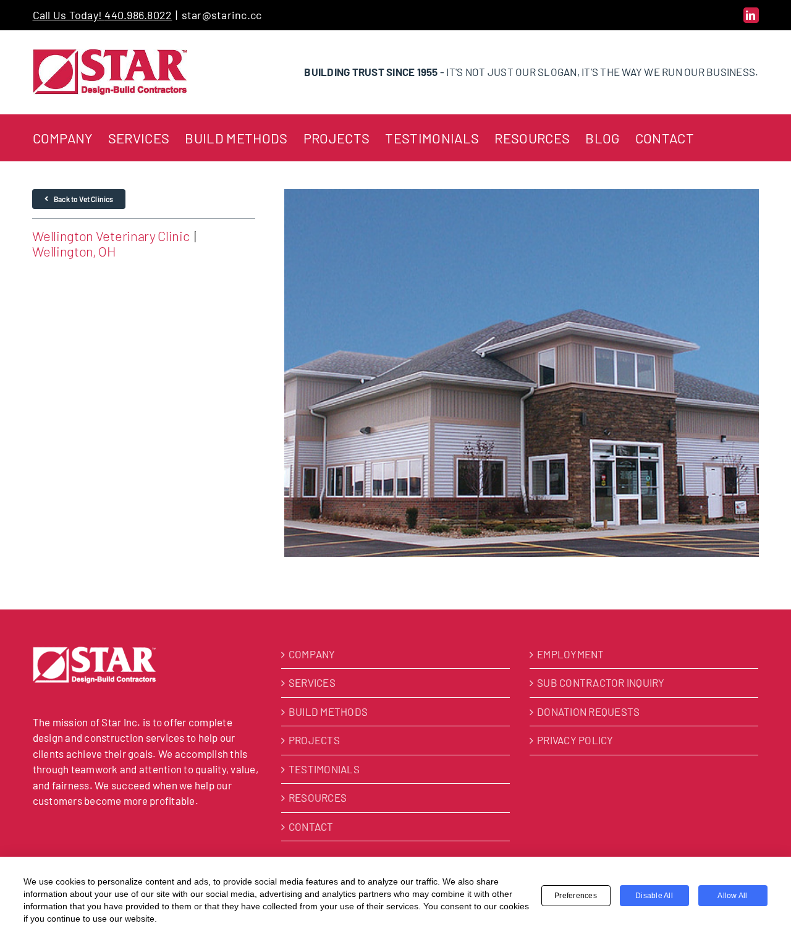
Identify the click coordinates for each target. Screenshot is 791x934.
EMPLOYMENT (570, 654)
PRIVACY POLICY (575, 740)
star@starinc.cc (222, 15)
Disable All (654, 895)
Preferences (575, 895)
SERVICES (312, 682)
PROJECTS (314, 740)
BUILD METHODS (328, 711)
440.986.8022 (138, 15)
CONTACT (311, 826)
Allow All (732, 895)
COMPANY (312, 654)
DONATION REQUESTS (588, 711)
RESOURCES (318, 797)
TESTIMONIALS (324, 769)
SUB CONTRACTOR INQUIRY (601, 682)
